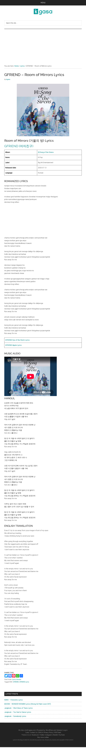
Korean (18, 679)
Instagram (48, 735)
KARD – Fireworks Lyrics (13, 700)
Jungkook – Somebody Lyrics (15, 716)
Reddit (55, 735)
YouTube (62, 735)
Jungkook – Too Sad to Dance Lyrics (17, 712)
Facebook (35, 735)
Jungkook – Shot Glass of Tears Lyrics (18, 708)
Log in (65, 730)
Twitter (42, 735)
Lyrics (14, 679)
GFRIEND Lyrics (24, 682)
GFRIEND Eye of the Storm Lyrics (17, 340)
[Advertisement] (43, 44)
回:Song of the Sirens (46, 152)
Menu (43, 3)
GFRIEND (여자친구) (18, 146)
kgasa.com (32, 730)
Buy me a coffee (43, 737)
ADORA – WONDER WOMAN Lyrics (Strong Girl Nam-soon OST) (27, 704)
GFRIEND (16, 682)
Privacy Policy (48, 732)
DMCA (40, 732)
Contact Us (33, 732)
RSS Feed (57, 732)
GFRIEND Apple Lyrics (13, 345)
